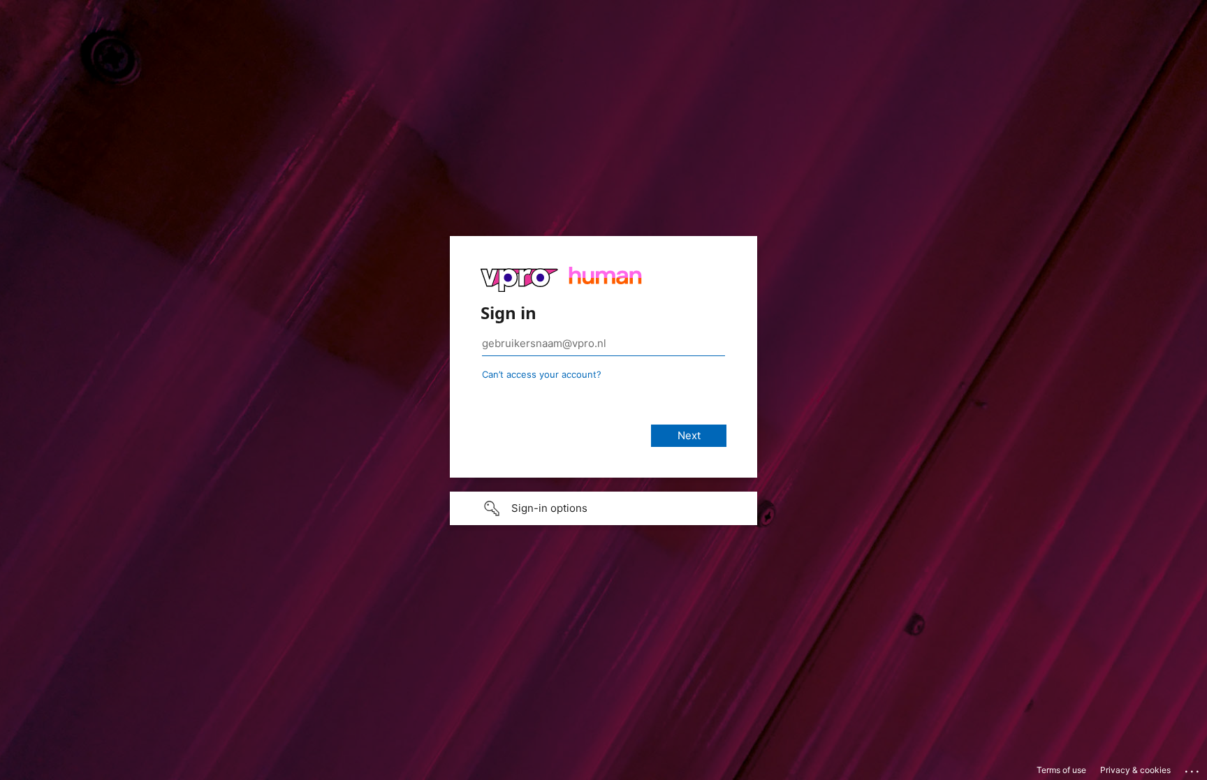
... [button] (1193, 768)
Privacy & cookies (1135, 770)
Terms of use (1061, 770)
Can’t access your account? (541, 374)
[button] (603, 508)
